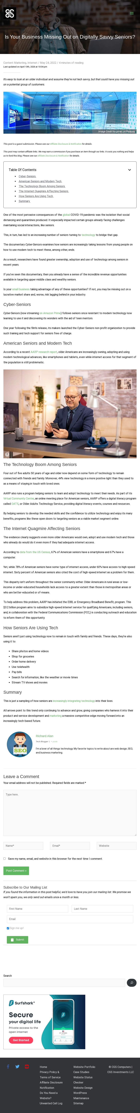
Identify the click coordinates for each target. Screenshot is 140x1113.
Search (7, 975)
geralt (119, 131)
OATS (15, 503)
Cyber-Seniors (27, 176)
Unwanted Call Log (51, 1103)
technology (88, 235)
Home (43, 1067)
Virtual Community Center (18, 498)
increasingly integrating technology (74, 701)
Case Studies (81, 1072)
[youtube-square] (27, 1066)
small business (21, 289)
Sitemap (78, 1103)
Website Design (83, 1087)
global (66, 214)
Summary (25, 201)
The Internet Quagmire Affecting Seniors (44, 191)
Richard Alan (44, 736)
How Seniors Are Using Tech (36, 196)
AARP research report (44, 352)
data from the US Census (35, 552)
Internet (32, 62)
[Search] (132, 983)
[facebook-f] (10, 1066)
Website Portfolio (84, 1067)
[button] (17, 940)
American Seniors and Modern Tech (40, 181)
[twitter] (19, 1066)
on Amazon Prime (50, 313)
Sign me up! (17, 928)
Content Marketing (14, 62)
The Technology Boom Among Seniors (42, 186)
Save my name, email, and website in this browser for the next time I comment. (55, 858)
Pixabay (130, 131)
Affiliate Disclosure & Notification (66, 144)
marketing (56, 715)
